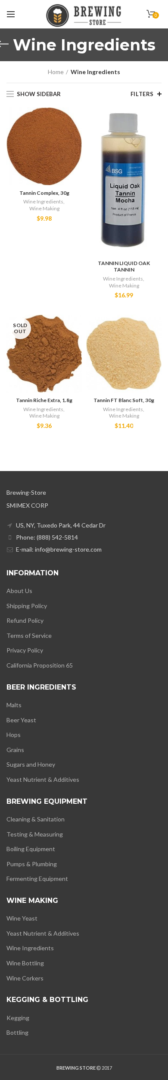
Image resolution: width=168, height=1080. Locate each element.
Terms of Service (29, 635)
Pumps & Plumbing (31, 864)
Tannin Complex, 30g (44, 193)
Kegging (17, 1017)
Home (56, 71)
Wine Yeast (21, 918)
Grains (15, 749)
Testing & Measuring (34, 834)
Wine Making (44, 208)
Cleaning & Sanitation (35, 819)
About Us (19, 590)
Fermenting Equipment (37, 878)
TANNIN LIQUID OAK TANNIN (124, 266)
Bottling (17, 1032)
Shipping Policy (26, 605)
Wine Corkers (25, 978)
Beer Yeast (21, 720)
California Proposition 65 (39, 665)
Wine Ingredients (43, 201)
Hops (13, 734)
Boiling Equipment (30, 848)
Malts (14, 705)
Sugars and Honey (30, 764)
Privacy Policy (24, 650)
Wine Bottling (25, 963)
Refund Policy (25, 620)
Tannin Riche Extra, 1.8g (44, 400)
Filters (142, 94)
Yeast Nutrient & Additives (42, 779)
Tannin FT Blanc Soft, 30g (123, 400)
